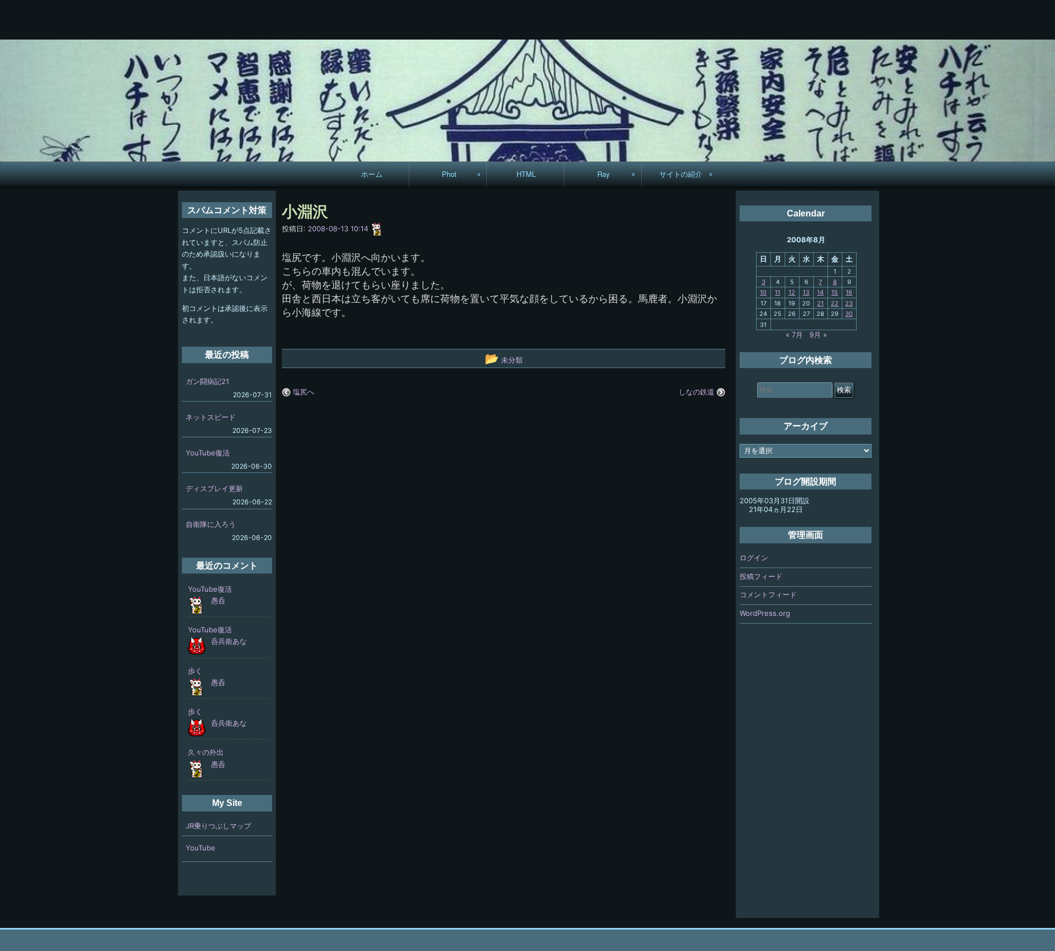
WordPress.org (765, 613)
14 (820, 292)
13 (806, 292)
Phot (449, 174)
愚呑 (218, 600)
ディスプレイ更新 (214, 488)
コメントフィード (768, 594)
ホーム (371, 174)
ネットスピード (211, 417)
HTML (526, 174)
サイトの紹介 (680, 174)
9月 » (818, 334)
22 (835, 303)
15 (834, 292)
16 (849, 292)
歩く (195, 670)
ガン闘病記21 (207, 381)
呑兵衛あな (229, 641)
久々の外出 (206, 752)
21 (820, 303)
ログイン (754, 557)
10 (763, 292)
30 (849, 314)
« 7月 (794, 334)
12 (792, 292)
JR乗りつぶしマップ (218, 825)
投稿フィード (761, 576)
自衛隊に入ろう (211, 524)
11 (777, 292)
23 (849, 303)
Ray (603, 174)
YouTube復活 (208, 452)
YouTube (200, 847)
